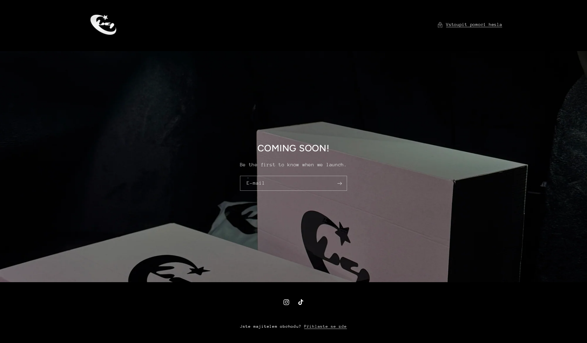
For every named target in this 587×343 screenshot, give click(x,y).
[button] (469, 25)
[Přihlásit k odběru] (340, 183)
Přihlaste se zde (325, 326)
